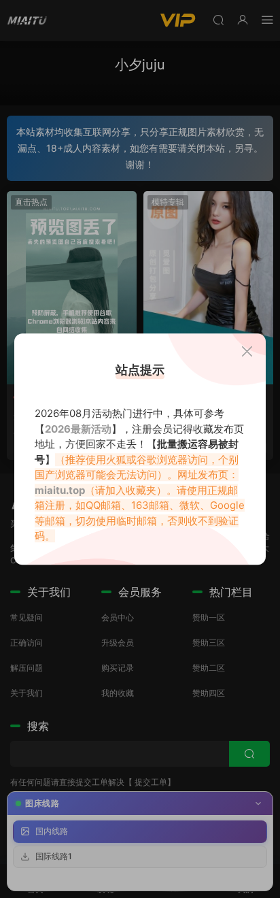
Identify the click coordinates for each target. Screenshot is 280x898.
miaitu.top (60, 490)
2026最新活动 (78, 428)
